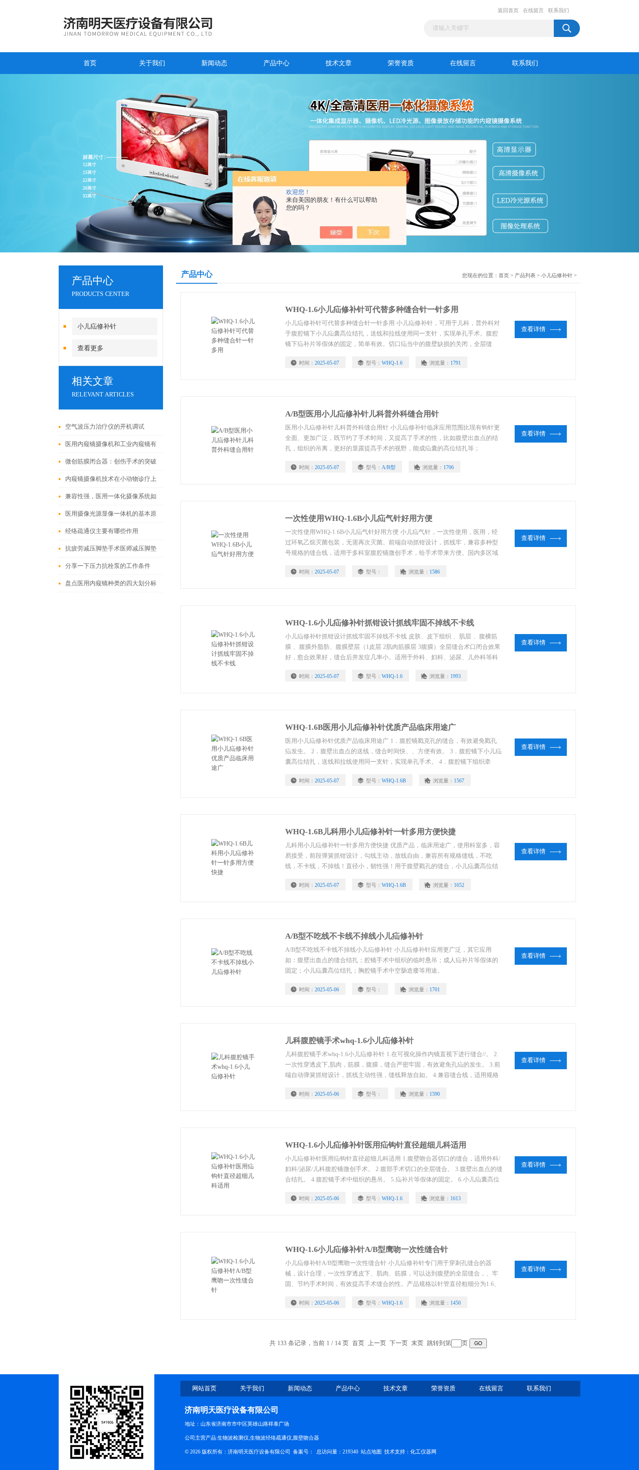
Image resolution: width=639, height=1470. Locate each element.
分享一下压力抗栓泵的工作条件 (107, 566)
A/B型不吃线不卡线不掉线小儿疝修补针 (354, 936)
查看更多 (90, 348)
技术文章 (339, 63)
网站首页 (204, 1388)
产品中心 (276, 63)
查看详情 (533, 329)
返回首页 (508, 10)
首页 (90, 63)
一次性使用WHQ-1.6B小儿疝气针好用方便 (359, 518)
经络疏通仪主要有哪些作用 (101, 531)
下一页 (398, 1343)
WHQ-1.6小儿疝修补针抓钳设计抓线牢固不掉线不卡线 (379, 622)
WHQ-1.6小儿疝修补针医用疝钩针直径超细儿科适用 (375, 1145)
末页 (417, 1343)
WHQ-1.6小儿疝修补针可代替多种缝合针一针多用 (372, 309)
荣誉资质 (401, 63)
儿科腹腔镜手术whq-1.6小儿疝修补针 (349, 1040)
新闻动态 (214, 63)
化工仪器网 (423, 1452)
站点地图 (371, 1452)
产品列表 (525, 275)
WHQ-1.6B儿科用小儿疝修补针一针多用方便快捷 (370, 831)
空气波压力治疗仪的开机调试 (104, 426)
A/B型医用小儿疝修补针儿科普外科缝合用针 (362, 413)
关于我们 (152, 63)
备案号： (303, 1452)
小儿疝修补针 (96, 326)
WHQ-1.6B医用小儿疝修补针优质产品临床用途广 (370, 727)
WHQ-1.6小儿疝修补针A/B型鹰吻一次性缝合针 (366, 1249)
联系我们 (558, 10)
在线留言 (533, 10)
